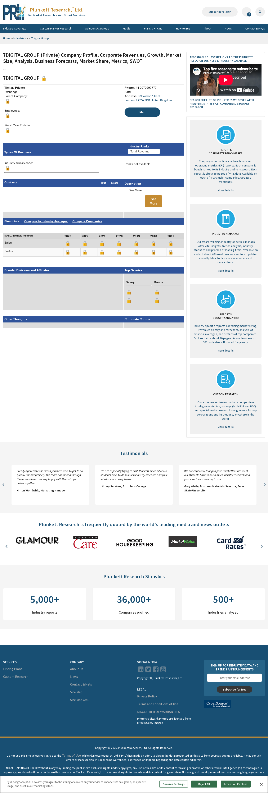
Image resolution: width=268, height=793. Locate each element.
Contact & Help (81, 684)
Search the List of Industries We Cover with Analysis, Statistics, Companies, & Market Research (222, 103)
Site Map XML (79, 700)
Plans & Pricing (153, 28)
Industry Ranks (138, 146)
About (207, 28)
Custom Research (15, 676)
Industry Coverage (14, 28)
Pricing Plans (12, 669)
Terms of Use (71, 755)
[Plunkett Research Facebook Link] (155, 670)
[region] (134, 784)
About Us (76, 669)
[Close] (261, 784)
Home (6, 38)
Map (142, 112)
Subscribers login (220, 12)
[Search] (260, 12)
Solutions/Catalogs (97, 28)
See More (153, 201)
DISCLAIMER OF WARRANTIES (158, 712)
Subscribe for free (234, 689)
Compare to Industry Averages (46, 221)
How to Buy (183, 28)
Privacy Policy (147, 696)
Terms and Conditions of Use (157, 704)
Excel (114, 182)
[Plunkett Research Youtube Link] (163, 670)
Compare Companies (87, 221)
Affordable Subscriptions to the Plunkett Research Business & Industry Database (221, 59)
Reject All (204, 784)
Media (126, 28)
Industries (19, 38)
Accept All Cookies (235, 784)
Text (103, 182)
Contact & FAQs (255, 28)
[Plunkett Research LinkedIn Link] (140, 670)
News (228, 28)
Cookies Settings (173, 784)
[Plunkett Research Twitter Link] (148, 670)
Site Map (76, 692)
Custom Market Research (56, 28)
